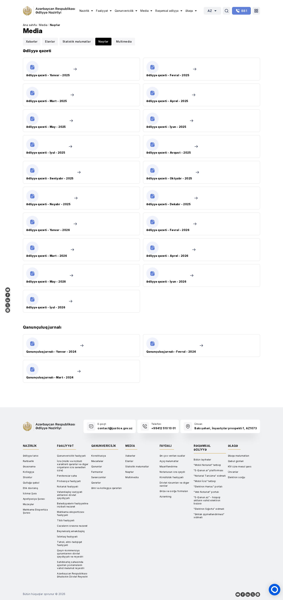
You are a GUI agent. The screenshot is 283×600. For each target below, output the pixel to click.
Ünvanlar (233, 471)
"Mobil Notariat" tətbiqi (207, 465)
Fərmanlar (97, 471)
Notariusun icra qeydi (172, 471)
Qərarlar (96, 482)
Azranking (166, 496)
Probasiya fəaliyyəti (69, 481)
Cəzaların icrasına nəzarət (72, 525)
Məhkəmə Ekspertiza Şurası (35, 511)
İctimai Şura (30, 493)
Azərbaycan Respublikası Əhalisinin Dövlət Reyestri (72, 575)
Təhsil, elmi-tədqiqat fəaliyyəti (69, 543)
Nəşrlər (55, 25)
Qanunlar (96, 466)
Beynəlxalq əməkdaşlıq (71, 531)
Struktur (27, 477)
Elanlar (50, 41)
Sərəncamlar (98, 477)
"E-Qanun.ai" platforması (208, 470)
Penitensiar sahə (67, 475)
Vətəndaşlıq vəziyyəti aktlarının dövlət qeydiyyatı (69, 495)
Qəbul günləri (236, 461)
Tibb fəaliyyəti (65, 520)
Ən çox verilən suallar (172, 455)
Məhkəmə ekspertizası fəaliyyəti (70, 513)
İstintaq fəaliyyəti (67, 536)
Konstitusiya (98, 455)
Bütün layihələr (202, 459)
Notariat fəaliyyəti (67, 486)
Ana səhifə (30, 25)
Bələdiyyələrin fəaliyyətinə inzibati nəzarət (72, 505)
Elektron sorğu (236, 477)
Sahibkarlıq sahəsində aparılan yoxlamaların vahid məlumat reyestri (70, 565)
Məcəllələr (97, 461)
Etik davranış (30, 488)
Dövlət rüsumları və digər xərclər (174, 484)
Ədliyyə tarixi (31, 455)
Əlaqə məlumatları (238, 455)
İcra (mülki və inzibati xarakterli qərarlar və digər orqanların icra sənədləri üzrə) (72, 466)
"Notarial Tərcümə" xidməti (210, 475)
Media (43, 25)
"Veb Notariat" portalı (206, 491)
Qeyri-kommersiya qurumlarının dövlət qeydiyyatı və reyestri (70, 553)
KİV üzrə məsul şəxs (240, 466)
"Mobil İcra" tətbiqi (205, 481)
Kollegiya (28, 471)
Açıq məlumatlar (169, 461)
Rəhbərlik (28, 461)
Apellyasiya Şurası (34, 498)
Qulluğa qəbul (31, 482)
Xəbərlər (31, 41)
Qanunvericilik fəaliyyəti (71, 455)
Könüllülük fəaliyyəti (171, 477)
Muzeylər (28, 504)
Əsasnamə (29, 466)
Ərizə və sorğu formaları (174, 491)
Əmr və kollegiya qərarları (106, 488)
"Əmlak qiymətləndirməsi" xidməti (209, 516)
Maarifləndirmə (169, 466)
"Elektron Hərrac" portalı (208, 486)
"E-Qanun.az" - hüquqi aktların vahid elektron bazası (207, 500)
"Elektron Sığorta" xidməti (209, 508)
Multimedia (124, 41)
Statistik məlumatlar (77, 41)
